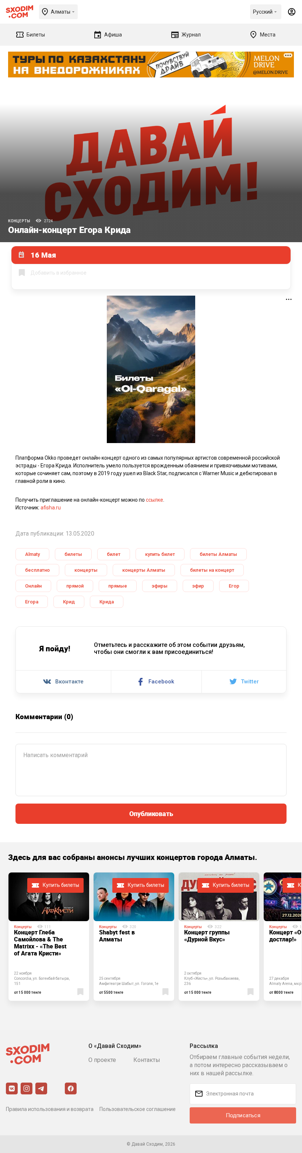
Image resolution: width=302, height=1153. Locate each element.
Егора (31, 602)
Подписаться (243, 1115)
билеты (73, 554)
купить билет (160, 554)
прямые (117, 586)
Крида (106, 602)
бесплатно (37, 570)
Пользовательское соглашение (137, 1109)
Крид (69, 602)
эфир (198, 586)
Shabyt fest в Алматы (117, 935)
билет (113, 554)
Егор (234, 586)
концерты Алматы (143, 570)
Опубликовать (151, 813)
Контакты (146, 1059)
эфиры (160, 586)
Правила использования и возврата (50, 1109)
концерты (86, 570)
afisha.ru (51, 508)
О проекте (102, 1059)
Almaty (32, 554)
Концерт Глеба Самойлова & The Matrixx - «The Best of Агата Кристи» (40, 942)
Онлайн (33, 586)
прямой (75, 586)
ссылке (154, 500)
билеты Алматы (218, 554)
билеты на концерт (212, 570)
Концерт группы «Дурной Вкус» (207, 935)
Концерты (19, 221)
